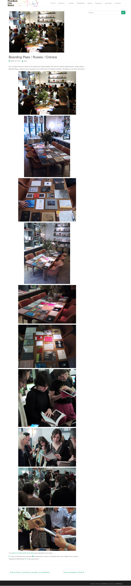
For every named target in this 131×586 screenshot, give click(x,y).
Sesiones (29, 556)
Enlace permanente (33, 559)
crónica (46, 556)
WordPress (119, 584)
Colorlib (104, 584)
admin (25, 61)
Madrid (66, 556)
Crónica (13, 556)
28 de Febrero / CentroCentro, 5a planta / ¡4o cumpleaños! (30, 572)
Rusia (71, 556)
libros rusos (60, 556)
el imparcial (52, 556)
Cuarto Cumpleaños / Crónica (73, 572)
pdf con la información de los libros (23, 553)
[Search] (123, 12)
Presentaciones (20, 556)
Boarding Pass (38, 556)
